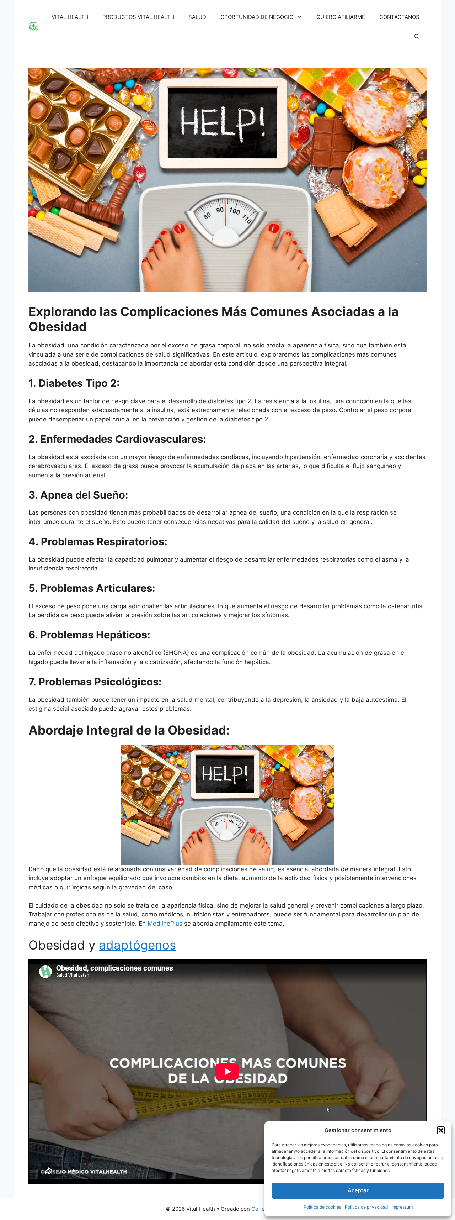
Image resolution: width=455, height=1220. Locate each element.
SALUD (197, 17)
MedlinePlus (166, 923)
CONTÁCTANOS (399, 17)
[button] (440, 1130)
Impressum (402, 1207)
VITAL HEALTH (70, 17)
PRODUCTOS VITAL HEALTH (138, 17)
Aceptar (358, 1190)
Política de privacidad (366, 1207)
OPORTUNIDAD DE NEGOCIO (256, 17)
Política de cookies (322, 1207)
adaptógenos (137, 944)
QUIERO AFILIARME (340, 17)
